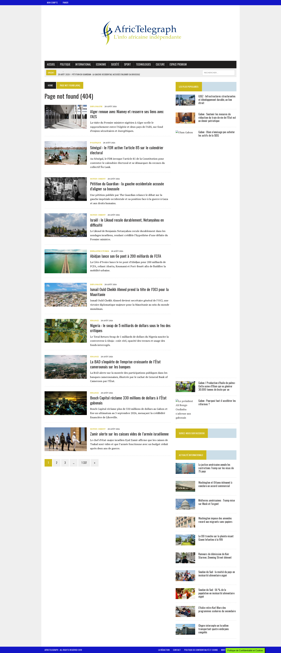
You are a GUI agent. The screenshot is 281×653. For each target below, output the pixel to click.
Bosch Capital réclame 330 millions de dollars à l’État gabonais (128, 400)
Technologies (143, 64)
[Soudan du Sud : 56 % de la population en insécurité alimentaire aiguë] (185, 597)
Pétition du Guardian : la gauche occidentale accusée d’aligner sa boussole (127, 186)
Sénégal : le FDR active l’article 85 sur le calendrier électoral (126, 150)
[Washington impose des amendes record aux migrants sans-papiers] (185, 525)
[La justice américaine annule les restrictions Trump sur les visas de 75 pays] (185, 471)
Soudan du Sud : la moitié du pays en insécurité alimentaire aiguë (216, 573)
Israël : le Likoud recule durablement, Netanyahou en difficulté (127, 222)
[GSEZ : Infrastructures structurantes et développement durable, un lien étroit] (185, 103)
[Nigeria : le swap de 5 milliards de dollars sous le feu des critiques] (66, 340)
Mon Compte (52, 2)
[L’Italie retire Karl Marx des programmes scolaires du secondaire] (185, 614)
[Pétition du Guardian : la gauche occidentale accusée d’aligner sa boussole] (66, 198)
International (83, 64)
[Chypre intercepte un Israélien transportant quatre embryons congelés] (185, 632)
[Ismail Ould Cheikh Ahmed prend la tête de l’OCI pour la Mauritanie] (66, 304)
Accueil (51, 64)
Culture (160, 64)
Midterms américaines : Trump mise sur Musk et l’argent (216, 502)
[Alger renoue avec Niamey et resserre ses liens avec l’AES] (66, 126)
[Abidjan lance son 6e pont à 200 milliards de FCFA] (66, 271)
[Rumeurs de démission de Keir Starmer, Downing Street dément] (185, 561)
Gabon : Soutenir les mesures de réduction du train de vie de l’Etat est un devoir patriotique (217, 117)
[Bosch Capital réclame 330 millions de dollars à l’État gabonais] (66, 413)
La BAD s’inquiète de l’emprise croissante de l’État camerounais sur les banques (125, 364)
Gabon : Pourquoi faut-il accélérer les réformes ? (217, 402)
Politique (65, 64)
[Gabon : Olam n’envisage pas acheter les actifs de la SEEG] (185, 372)
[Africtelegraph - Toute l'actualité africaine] (140, 33)
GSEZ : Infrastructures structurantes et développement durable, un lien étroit (216, 99)
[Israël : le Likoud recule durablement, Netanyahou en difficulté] (66, 235)
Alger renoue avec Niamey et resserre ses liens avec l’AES (127, 113)
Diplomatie (96, 106)
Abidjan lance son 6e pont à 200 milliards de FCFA (125, 256)
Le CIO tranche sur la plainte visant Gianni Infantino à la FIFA (216, 537)
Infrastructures (99, 251)
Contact (177, 649)
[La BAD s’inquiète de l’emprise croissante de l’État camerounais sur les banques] (66, 376)
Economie (101, 64)
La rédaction (164, 649)
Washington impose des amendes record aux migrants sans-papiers (215, 520)
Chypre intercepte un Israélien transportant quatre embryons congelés (213, 629)
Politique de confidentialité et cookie (201, 649)
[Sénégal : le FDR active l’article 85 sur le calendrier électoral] (66, 162)
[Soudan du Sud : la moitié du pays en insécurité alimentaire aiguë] (185, 579)
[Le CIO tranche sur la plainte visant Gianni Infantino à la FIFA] (185, 543)
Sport (127, 64)
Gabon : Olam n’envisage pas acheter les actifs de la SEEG (216, 133)
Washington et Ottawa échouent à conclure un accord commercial (215, 484)
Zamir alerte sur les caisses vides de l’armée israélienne (129, 434)
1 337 (84, 463)
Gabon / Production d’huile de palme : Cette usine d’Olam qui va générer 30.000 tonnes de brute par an (217, 386)
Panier (65, 2)
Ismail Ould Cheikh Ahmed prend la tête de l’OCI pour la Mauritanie (129, 291)
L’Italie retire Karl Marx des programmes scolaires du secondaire (217, 609)
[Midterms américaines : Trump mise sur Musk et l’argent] (185, 507)
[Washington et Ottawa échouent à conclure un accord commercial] (185, 489)
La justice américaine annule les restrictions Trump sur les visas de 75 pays (216, 468)
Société (115, 64)
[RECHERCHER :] (218, 72)
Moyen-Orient (98, 179)
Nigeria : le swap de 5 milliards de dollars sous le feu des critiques (130, 327)
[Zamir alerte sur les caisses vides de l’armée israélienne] (66, 449)
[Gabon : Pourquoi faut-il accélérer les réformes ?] (185, 417)
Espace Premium (178, 64)
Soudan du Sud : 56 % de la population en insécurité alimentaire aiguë (216, 593)
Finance (94, 320)
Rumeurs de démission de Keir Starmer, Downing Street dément (215, 555)
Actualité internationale (191, 455)
